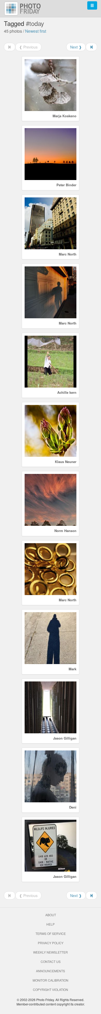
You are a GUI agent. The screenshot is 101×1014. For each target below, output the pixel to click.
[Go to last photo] (91, 47)
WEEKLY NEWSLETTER (50, 952)
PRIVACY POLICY (50, 943)
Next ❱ (76, 47)
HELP (50, 924)
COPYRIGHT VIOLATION (50, 989)
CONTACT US (51, 961)
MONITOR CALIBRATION (50, 980)
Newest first (35, 31)
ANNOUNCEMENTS (50, 971)
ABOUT (50, 915)
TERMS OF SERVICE (50, 933)
